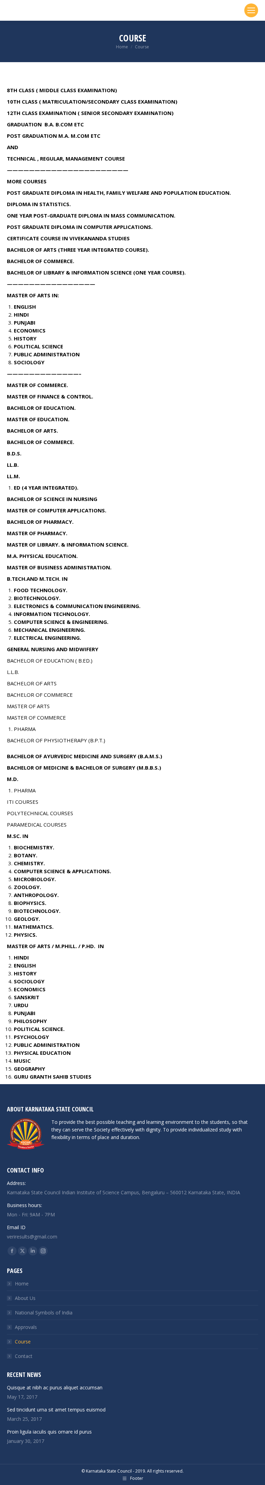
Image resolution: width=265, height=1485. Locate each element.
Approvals (26, 1327)
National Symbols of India (43, 1312)
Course (23, 1341)
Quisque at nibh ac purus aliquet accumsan (54, 1387)
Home (22, 1283)
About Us (25, 1298)
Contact (23, 1356)
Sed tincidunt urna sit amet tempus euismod (56, 1409)
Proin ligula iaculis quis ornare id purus (49, 1431)
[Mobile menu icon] (251, 10)
